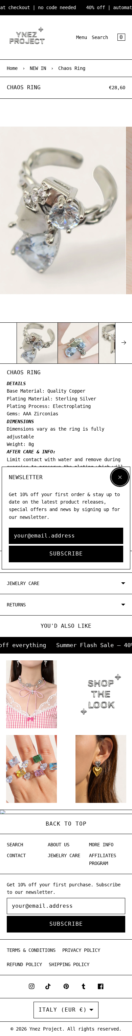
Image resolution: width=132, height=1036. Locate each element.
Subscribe (66, 553)
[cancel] (119, 477)
